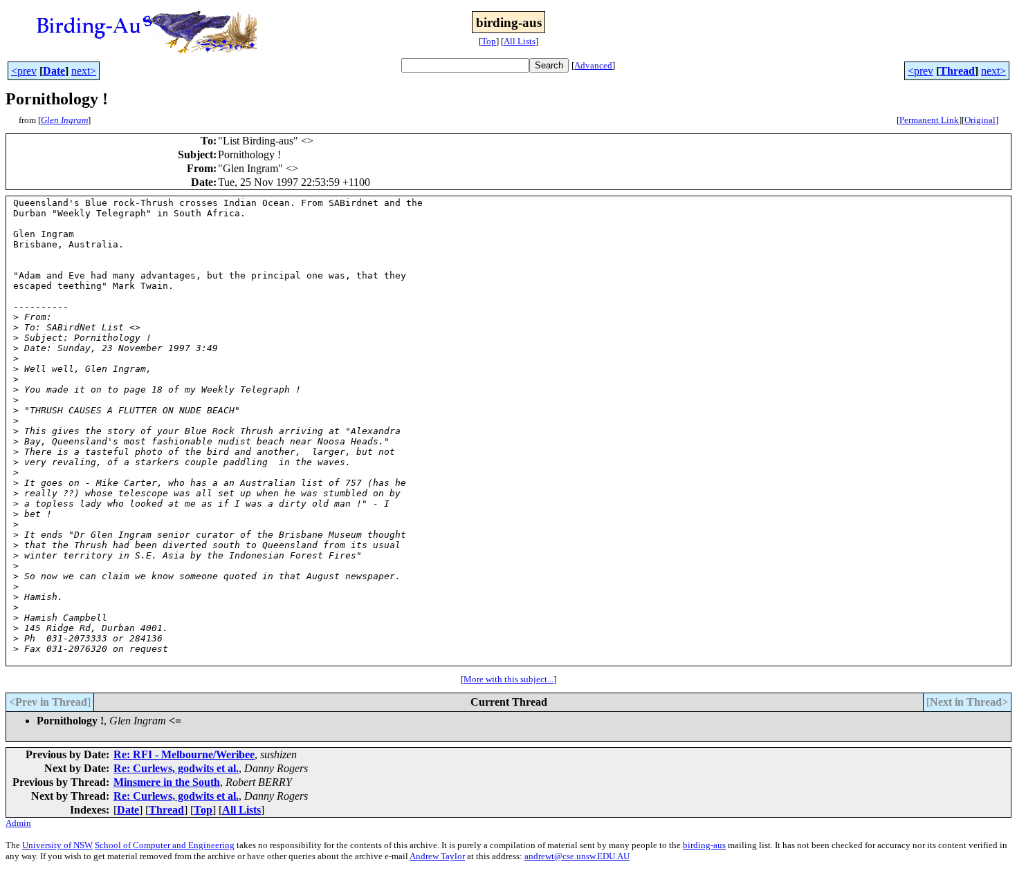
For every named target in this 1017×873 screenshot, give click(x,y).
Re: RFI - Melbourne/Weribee (184, 754)
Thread (957, 71)
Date (54, 71)
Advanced (593, 65)
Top (489, 41)
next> (83, 71)
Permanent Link (929, 120)
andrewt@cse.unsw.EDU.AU (577, 856)
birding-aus (704, 845)
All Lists (519, 41)
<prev (24, 71)
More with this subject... (508, 679)
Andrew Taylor (437, 856)
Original (980, 120)
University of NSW (57, 845)
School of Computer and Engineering (165, 845)
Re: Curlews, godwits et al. (176, 768)
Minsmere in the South (166, 782)
